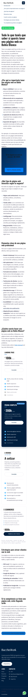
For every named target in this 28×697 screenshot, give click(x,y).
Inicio (2, 671)
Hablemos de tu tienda (14, 534)
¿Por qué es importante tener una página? (14, 8)
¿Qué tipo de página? (9, 11)
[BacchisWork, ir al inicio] (9, 650)
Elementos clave (8, 14)
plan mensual (19, 345)
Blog (2, 680)
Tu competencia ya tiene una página (13, 23)
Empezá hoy (7, 664)
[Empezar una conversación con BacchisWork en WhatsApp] (24, 693)
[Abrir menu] (23, 2)
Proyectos (3, 676)
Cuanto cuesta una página (10, 17)
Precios (3, 678)
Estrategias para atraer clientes (11, 20)
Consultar (14, 370)
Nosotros (3, 674)
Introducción (7, 6)
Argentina (13, 679)
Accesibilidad (4, 694)
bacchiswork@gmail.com (17, 674)
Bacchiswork (14, 676)
